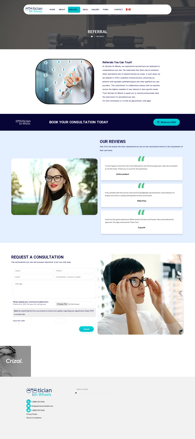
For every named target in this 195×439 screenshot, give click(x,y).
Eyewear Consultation (87, 404)
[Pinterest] (46, 425)
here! (149, 101)
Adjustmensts (84, 415)
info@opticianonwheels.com (42, 406)
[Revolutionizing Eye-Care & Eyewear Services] (33, 9)
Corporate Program (86, 400)
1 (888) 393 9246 (38, 402)
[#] (28, 425)
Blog (81, 411)
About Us (83, 408)
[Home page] (92, 36)
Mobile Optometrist (87, 397)
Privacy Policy (31, 414)
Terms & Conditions (34, 418)
